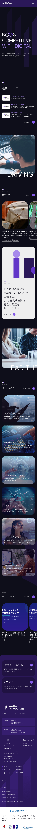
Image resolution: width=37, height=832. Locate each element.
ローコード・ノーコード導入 (11, 751)
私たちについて (28, 740)
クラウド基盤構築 (8, 756)
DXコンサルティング (9, 746)
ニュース (7, 770)
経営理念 (25, 743)
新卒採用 (18, 770)
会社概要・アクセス (27, 746)
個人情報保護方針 (6, 791)
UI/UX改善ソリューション (10, 761)
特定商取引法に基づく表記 (8, 798)
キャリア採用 (19, 772)
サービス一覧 (7, 743)
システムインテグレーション (11, 753)
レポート (7, 773)
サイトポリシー (6, 781)
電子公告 (4, 787)
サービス (7, 740)
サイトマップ (5, 784)
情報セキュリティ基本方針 (8, 794)
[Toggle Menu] (32, 3)
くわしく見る (26, 122)
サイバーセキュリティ (9, 758)
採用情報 (19, 767)
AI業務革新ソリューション (10, 748)
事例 (5, 767)
